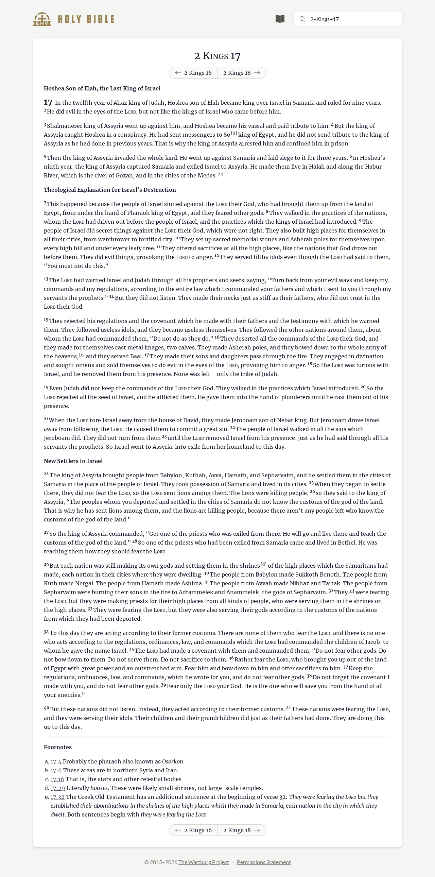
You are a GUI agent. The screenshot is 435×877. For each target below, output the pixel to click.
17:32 (58, 796)
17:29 (58, 788)
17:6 (56, 770)
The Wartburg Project (203, 862)
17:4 (56, 761)
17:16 (57, 779)
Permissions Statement (264, 862)
